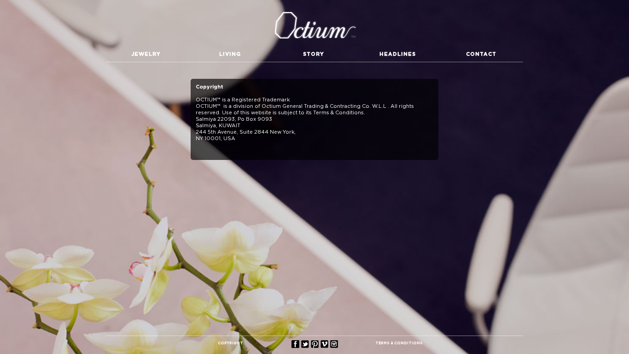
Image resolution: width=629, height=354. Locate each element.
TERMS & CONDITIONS (399, 343)
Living (230, 54)
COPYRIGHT (230, 343)
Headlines (397, 54)
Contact (481, 54)
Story (313, 54)
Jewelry (146, 54)
